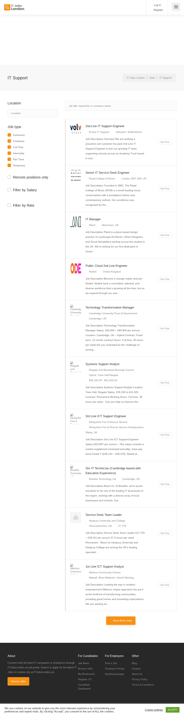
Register (158, 9)
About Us (137, 673)
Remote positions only (30, 177)
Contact (136, 668)
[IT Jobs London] (14, 5)
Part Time (18, 159)
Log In (157, 5)
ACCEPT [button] (172, 709)
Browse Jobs (18, 681)
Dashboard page (114, 673)
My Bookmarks (86, 673)
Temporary (19, 165)
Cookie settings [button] (154, 709)
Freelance (18, 141)
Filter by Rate (23, 205)
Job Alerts (83, 663)
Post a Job (111, 663)
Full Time (18, 147)
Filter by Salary (25, 190)
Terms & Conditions (143, 684)
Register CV (85, 679)
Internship (18, 153)
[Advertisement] (92, 40)
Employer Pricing (114, 668)
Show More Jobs (122, 620)
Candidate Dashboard (84, 686)
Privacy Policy (140, 679)
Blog (134, 663)
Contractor (19, 135)
